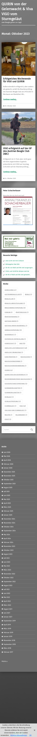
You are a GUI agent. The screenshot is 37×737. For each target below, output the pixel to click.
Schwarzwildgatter (13, 392)
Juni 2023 (7, 562)
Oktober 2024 (9, 527)
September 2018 (10, 644)
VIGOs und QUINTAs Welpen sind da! (17, 271)
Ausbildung (10, 290)
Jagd (22, 343)
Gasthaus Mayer (11, 321)
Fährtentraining (12, 317)
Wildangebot (21, 415)
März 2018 (7, 648)
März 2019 (7, 629)
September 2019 (10, 621)
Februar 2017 (8, 652)
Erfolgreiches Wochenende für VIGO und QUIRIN (17, 80)
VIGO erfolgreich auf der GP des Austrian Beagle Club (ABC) (17, 151)
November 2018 (9, 640)
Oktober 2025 (8, 480)
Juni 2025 (7, 495)
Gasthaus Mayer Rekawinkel (16, 326)
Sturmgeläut (10, 406)
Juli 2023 (7, 558)
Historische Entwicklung (15, 339)
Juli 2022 (7, 589)
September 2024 (10, 531)
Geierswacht (10, 334)
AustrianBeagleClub (13, 294)
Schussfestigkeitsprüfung (16, 383)
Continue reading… (10, 99)
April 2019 (7, 625)
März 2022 (7, 605)
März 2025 (7, 507)
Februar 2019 (8, 632)
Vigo (23, 406)
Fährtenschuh (22, 312)
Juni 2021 (7, 613)
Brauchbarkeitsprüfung (15, 308)
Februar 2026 (8, 464)
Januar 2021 (8, 617)
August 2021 (8, 609)
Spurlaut (9, 397)
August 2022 (8, 585)
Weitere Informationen (18, 735)
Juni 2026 (7, 452)
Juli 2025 (7, 491)
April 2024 (7, 538)
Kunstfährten (11, 357)
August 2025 (8, 487)
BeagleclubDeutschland (15, 303)
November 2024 (9, 523)
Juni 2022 (7, 593)
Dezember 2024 (9, 519)
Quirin (9, 370)
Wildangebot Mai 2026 (12, 264)
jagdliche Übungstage (14, 352)
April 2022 (7, 601)
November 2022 (9, 574)
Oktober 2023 (8, 550)
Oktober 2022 (8, 578)
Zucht (8, 419)
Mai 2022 (7, 597)
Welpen (8, 415)
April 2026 (7, 460)
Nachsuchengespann (13, 361)
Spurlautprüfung (13, 401)
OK (30, 735)
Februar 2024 (8, 542)
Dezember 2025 (9, 472)
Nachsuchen (26, 357)
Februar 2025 (8, 511)
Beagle (28, 294)
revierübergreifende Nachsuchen (18, 379)
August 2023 (8, 554)
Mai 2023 (7, 566)
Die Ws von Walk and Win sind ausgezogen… (19, 268)
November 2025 (9, 476)
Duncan (8, 312)
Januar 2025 (8, 515)
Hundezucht (10, 343)
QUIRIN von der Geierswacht (16, 375)
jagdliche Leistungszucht (16, 348)
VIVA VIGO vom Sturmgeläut (15, 410)
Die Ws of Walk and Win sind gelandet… (18, 275)
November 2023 (9, 546)
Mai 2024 (7, 535)
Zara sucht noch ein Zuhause (14, 261)
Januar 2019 (8, 636)
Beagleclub (10, 299)
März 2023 (7, 570)
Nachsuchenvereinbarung (15, 366)
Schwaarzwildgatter (13, 388)
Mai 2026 (7, 456)
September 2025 (10, 484)
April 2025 (7, 503)
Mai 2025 (7, 499)
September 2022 (10, 581)
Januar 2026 (8, 468)
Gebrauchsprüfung (13, 330)
